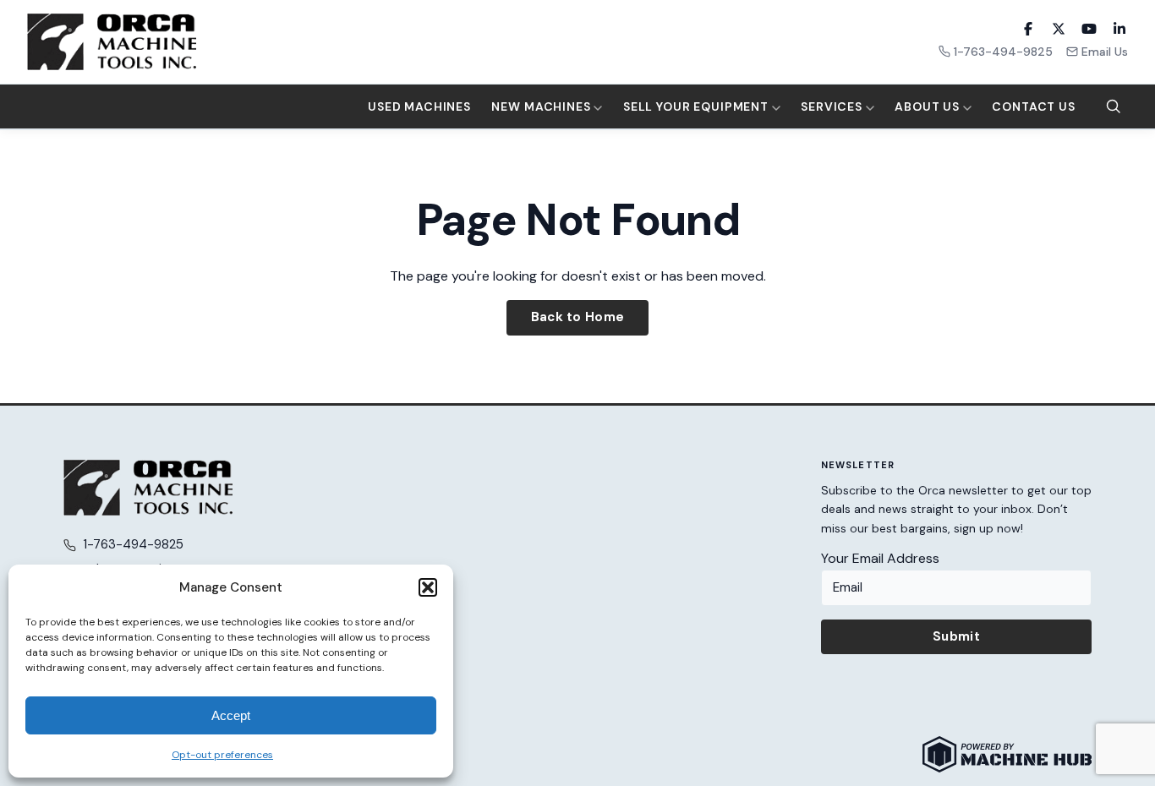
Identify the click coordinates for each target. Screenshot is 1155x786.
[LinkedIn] (1119, 28)
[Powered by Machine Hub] (1007, 754)
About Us (929, 106)
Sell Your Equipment (697, 106)
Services (833, 106)
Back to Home (578, 316)
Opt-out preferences (222, 754)
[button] (427, 587)
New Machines (542, 106)
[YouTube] (1089, 28)
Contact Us (1033, 106)
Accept (230, 715)
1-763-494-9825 (1003, 51)
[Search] (1113, 106)
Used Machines (419, 106)
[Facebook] (1028, 28)
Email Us (1104, 51)
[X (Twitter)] (1058, 28)
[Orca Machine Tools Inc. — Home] (111, 42)
